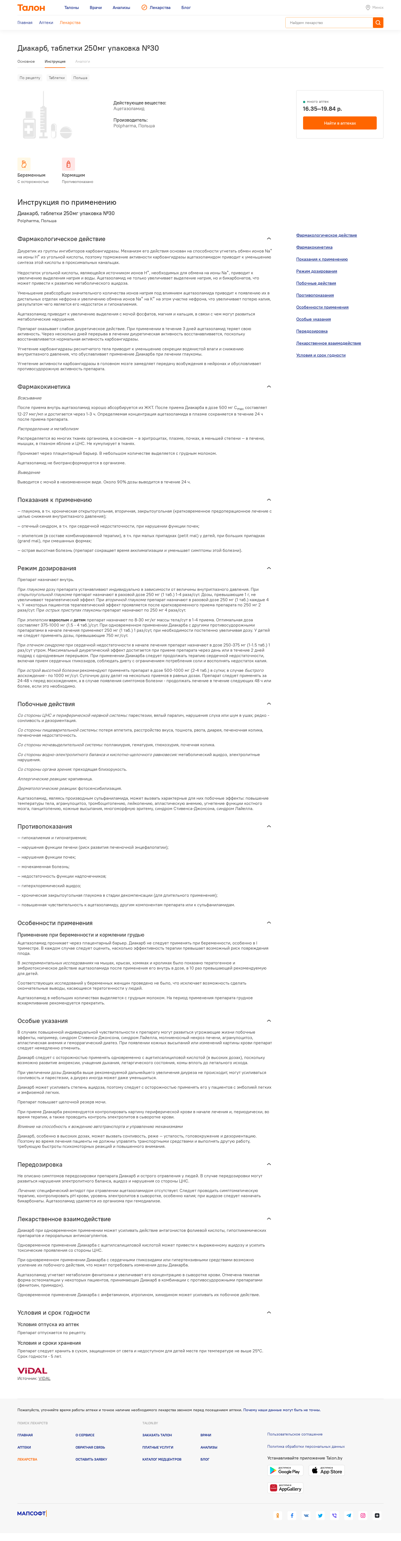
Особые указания (313, 319)
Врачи (205, 1435)
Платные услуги (157, 1447)
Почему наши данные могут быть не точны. (282, 1409)
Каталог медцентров (161, 1459)
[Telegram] (348, 1515)
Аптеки (24, 1447)
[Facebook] (291, 1515)
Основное (26, 61)
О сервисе (85, 1435)
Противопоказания (315, 295)
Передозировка (312, 331)
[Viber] (334, 1515)
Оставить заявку (91, 1459)
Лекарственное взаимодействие (328, 343)
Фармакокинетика (314, 247)
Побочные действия (316, 283)
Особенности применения (322, 307)
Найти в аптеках (340, 123)
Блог (205, 1459)
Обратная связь (90, 1447)
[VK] (306, 1515)
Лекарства (27, 1459)
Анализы (208, 1447)
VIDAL (44, 1378)
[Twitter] (320, 1515)
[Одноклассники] (277, 1515)
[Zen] (377, 1515)
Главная (25, 1435)
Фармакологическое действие (326, 235)
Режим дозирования (316, 271)
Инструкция (55, 61)
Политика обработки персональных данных (306, 1446)
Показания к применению (322, 259)
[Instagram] (362, 1515)
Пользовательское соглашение (295, 1434)
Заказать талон (157, 1435)
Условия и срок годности (321, 355)
